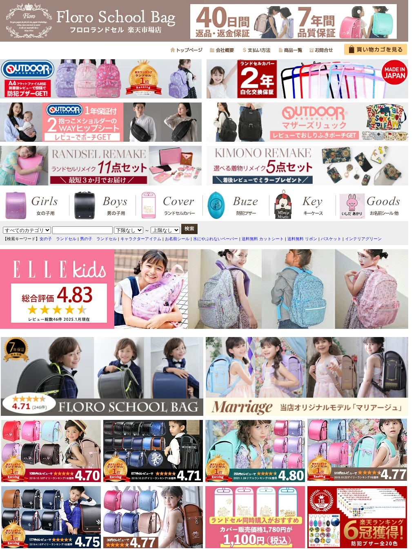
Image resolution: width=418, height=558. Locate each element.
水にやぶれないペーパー (215, 239)
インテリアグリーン (363, 239)
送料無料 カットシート (263, 239)
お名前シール (177, 239)
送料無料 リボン (302, 239)
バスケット (331, 239)
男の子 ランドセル (98, 239)
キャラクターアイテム (140, 239)
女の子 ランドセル (58, 239)
